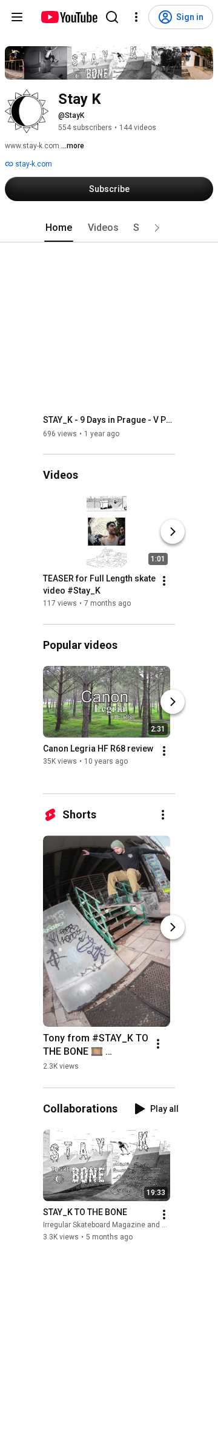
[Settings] (136, 17)
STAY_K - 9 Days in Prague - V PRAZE (109, 420)
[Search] (112, 17)
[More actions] (164, 581)
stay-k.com (32, 164)
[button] (156, 227)
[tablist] (109, 227)
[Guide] (17, 17)
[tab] (58, 227)
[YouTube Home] (68, 17)
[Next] (172, 532)
